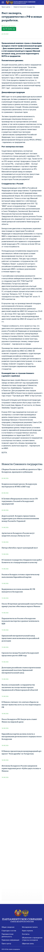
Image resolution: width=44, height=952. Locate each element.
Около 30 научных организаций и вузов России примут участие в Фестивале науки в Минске (22, 605)
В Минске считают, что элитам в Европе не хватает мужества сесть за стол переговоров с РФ (21, 704)
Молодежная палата (29, 927)
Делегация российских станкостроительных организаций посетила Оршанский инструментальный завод (21, 670)
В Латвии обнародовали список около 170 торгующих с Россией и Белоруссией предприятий (20, 501)
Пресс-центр (6, 7)
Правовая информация (10, 940)
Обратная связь (28, 944)
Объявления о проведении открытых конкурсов (32, 939)
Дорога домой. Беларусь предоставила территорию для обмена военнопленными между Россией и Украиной (20, 518)
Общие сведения (8, 927)
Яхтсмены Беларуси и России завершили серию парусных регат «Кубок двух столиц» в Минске (21, 768)
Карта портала (27, 931)
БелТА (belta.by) (9, 29)
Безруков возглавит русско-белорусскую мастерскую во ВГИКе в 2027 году (19, 485)
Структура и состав (9, 931)
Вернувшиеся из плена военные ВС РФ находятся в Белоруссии (18, 590)
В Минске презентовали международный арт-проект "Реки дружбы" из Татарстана (22, 752)
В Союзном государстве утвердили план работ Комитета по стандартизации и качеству (22, 561)
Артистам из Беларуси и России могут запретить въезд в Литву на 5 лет (18, 534)
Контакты (25, 934)
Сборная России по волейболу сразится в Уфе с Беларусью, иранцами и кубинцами (22, 470)
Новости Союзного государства (24, 7)
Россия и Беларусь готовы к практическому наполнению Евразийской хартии (20, 575)
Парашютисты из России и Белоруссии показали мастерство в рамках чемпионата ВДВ (20, 621)
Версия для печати (9, 26)
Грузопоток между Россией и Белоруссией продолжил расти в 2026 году (20, 654)
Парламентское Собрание (22, 920)
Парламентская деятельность (7, 935)
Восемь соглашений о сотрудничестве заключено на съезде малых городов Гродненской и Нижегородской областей (20, 687)
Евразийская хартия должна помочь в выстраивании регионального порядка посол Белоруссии (22, 736)
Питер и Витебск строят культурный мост (20, 547)
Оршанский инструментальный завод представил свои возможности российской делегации (20, 638)
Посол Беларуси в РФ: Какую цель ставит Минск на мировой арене (19, 720)
